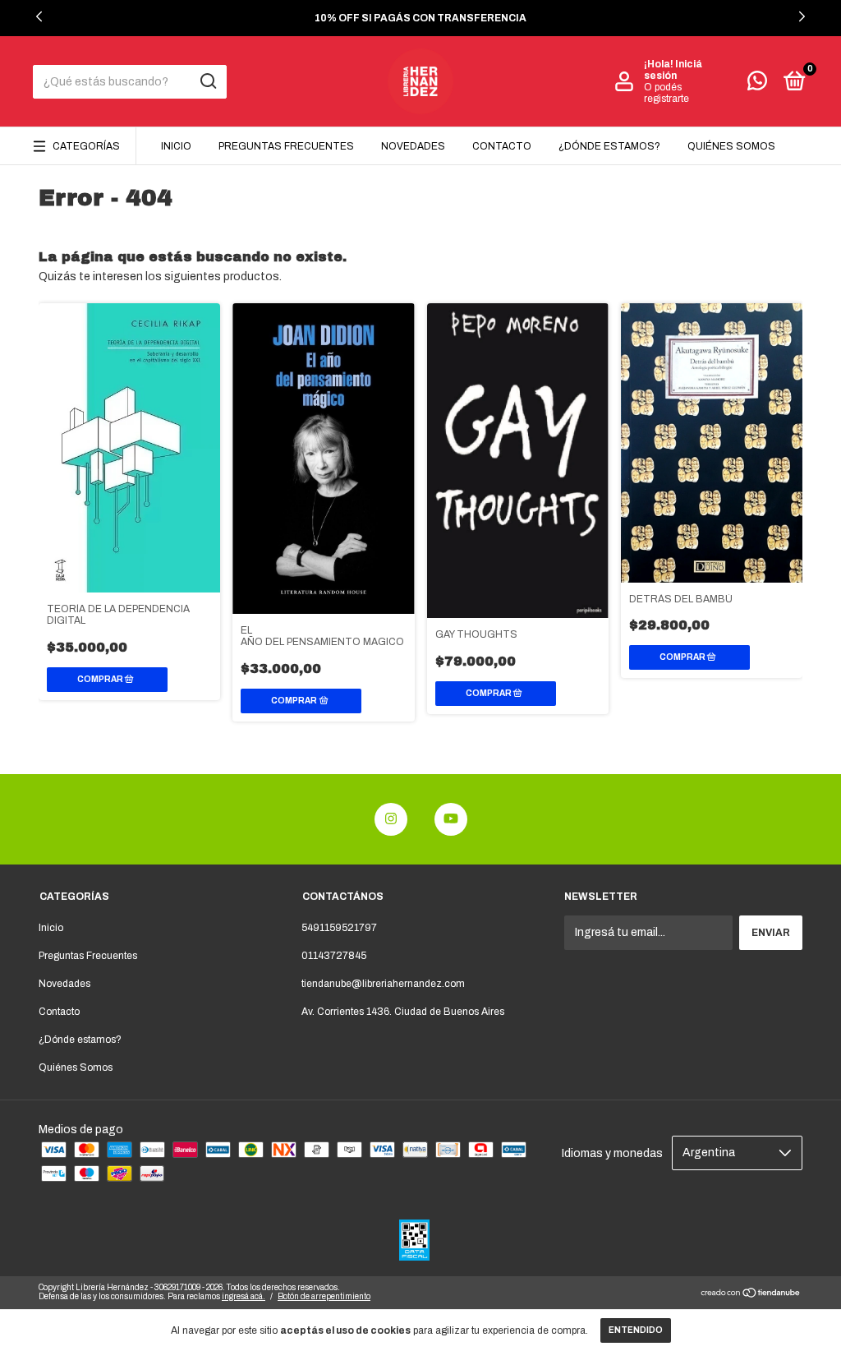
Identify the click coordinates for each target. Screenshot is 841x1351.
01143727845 (333, 955)
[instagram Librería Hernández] (391, 819)
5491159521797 (339, 928)
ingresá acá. (243, 1296)
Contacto (501, 146)
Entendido (636, 1330)
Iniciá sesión (673, 69)
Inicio (176, 146)
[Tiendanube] (751, 1295)
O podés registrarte (666, 92)
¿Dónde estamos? (609, 146)
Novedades (413, 146)
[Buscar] (207, 81)
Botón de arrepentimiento (324, 1296)
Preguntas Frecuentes (286, 146)
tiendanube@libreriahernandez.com (383, 983)
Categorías (86, 146)
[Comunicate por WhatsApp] (757, 85)
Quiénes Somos (731, 146)
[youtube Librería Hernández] (450, 819)
